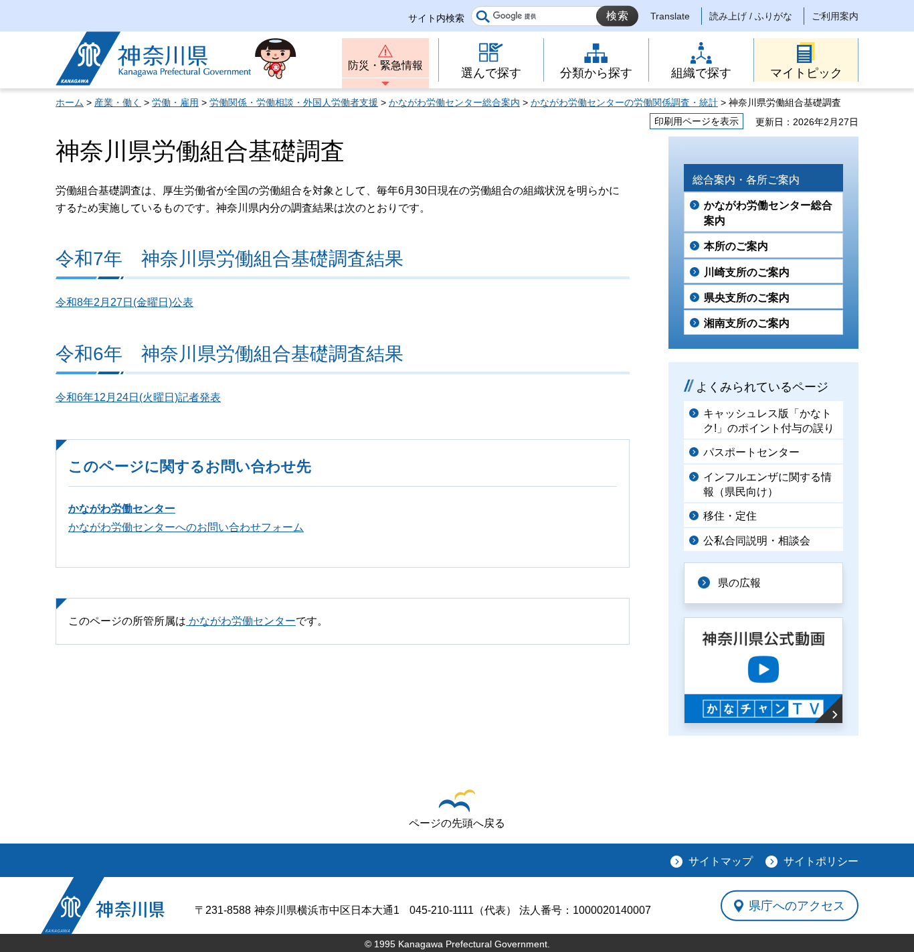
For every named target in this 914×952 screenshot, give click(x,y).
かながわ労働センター (121, 508)
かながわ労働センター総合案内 (454, 102)
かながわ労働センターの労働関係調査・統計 (624, 102)
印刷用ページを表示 (696, 121)
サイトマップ (721, 861)
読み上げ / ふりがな (750, 16)
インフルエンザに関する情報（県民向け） (767, 484)
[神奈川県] (103, 905)
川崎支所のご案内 (747, 272)
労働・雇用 (175, 102)
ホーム (70, 102)
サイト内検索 (436, 18)
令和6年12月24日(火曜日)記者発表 (138, 397)
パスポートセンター (751, 452)
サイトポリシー (821, 861)
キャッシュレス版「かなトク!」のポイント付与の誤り (768, 421)
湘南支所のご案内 (747, 323)
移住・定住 (730, 516)
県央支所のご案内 (747, 297)
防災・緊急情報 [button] (385, 65)
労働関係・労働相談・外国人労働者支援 (293, 102)
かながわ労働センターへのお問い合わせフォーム (186, 527)
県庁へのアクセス (797, 906)
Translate (670, 16)
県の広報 (739, 582)
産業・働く (117, 102)
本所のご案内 (736, 246)
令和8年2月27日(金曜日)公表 (124, 302)
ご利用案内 (835, 16)
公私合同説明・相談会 (756, 540)
